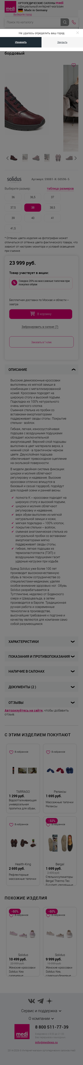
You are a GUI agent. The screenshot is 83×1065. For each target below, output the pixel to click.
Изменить (21, 42)
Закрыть (62, 42)
